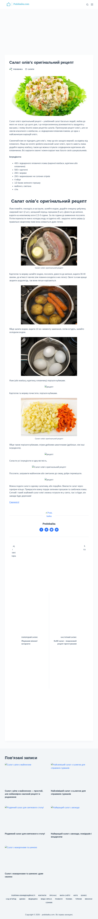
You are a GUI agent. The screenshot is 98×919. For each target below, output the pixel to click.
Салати (31, 69)
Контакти (42, 895)
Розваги (59, 899)
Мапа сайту (65, 895)
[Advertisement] (49, 28)
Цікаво (22, 899)
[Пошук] (87, 4)
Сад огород (11, 899)
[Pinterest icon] (57, 530)
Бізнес (84, 895)
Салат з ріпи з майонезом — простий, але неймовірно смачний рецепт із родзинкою (24, 794)
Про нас (53, 895)
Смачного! (14, 502)
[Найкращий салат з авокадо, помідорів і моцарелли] (72, 818)
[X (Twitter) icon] (51, 530)
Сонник (49, 903)
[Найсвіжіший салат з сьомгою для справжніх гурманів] (72, 775)
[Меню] (92, 4)
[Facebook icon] (41, 530)
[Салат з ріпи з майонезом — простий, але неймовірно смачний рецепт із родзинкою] (26, 775)
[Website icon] (46, 530)
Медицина (33, 899)
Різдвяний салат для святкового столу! (25, 834)
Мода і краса (46, 899)
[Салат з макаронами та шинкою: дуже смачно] (26, 858)
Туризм (78, 899)
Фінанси (88, 899)
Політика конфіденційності (23, 895)
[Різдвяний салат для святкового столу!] (26, 818)
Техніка (69, 899)
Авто (75, 895)
